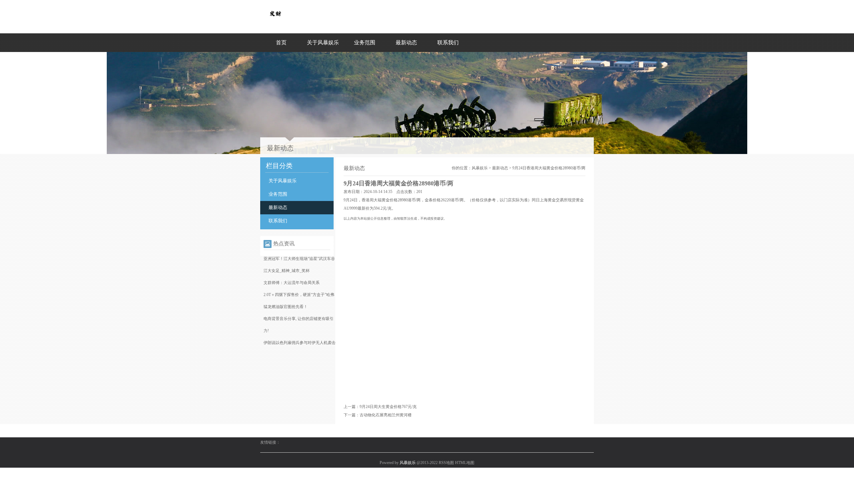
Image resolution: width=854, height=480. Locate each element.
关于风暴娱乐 (323, 42)
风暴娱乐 (480, 168)
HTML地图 (464, 462)
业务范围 (364, 42)
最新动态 (406, 42)
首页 (281, 42)
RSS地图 (446, 462)
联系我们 (448, 42)
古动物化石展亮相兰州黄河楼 (386, 415)
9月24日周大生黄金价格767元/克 (388, 406)
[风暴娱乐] (275, 20)
